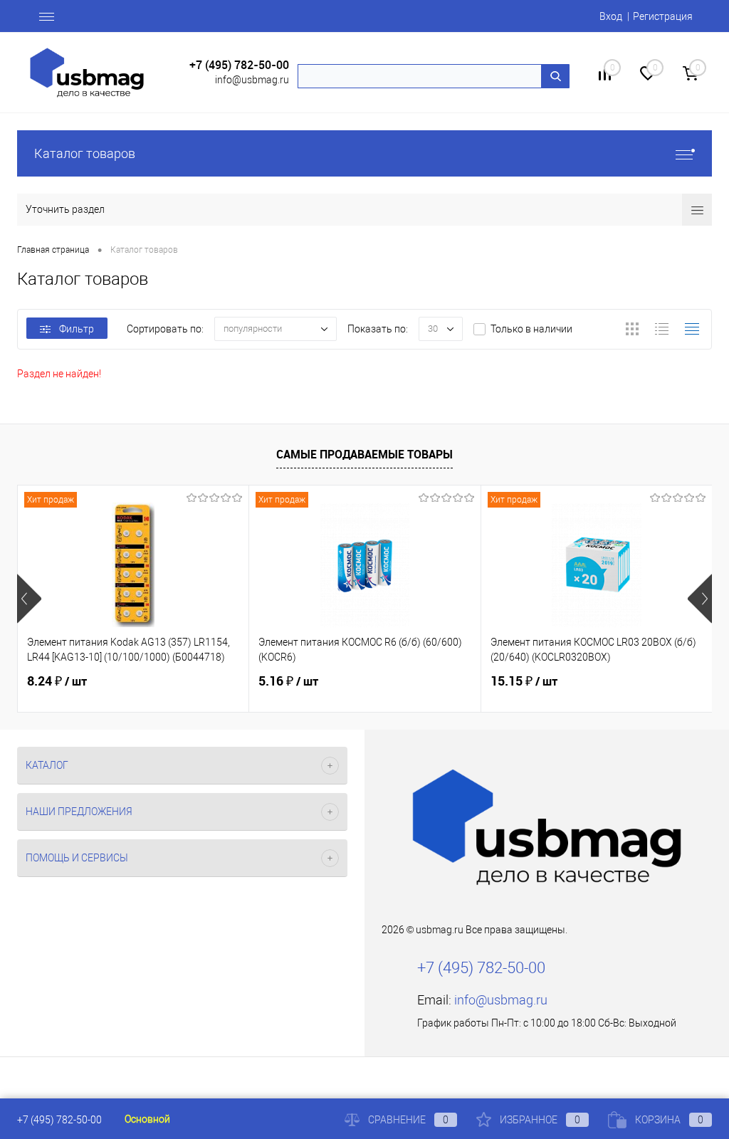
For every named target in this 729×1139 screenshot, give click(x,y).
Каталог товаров (84, 153)
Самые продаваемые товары (364, 454)
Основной (147, 1119)
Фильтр (76, 329)
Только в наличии (531, 329)
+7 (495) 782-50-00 (239, 65)
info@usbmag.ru (252, 79)
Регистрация (663, 16)
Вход (610, 16)
